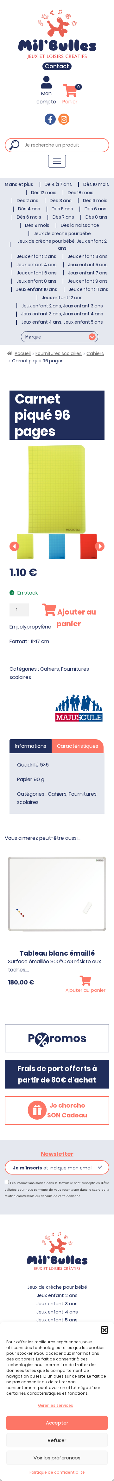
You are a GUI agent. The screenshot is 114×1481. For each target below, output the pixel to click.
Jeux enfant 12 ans (62, 297)
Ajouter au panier (76, 618)
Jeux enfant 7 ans (88, 273)
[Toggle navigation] (57, 161)
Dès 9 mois (37, 225)
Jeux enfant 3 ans (88, 256)
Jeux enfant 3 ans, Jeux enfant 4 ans (62, 314)
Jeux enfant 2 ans (36, 256)
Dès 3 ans (61, 200)
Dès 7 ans (63, 217)
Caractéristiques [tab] (77, 746)
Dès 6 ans (95, 209)
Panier (71, 94)
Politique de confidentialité (57, 1472)
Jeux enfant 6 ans (37, 273)
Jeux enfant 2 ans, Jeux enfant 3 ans (62, 306)
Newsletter (57, 1154)
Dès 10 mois (96, 184)
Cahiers (95, 353)
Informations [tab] (30, 746)
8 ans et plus (19, 184)
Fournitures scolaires (58, 353)
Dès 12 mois (43, 192)
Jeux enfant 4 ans (36, 264)
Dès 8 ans (96, 217)
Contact (57, 66)
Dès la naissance (80, 225)
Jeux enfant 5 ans (88, 264)
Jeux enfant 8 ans (36, 281)
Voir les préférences (57, 1457)
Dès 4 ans (29, 209)
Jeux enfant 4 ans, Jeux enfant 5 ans (62, 322)
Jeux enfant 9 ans (88, 281)
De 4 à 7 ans (58, 184)
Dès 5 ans (62, 209)
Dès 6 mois (29, 217)
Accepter (57, 1422)
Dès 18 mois (80, 192)
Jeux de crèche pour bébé (62, 233)
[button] (104, 1329)
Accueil (23, 353)
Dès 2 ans (27, 200)
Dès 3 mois (95, 200)
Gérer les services (55, 1405)
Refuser (57, 1440)
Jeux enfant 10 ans (36, 289)
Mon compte (46, 97)
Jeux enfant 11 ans (88, 289)
